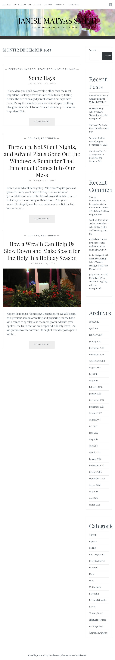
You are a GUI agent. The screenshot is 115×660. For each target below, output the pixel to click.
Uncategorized (96, 626)
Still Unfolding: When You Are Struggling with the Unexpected (98, 281)
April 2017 (93, 446)
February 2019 (95, 335)
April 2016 (93, 498)
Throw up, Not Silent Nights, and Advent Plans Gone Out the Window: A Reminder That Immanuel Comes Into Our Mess (42, 160)
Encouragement (97, 554)
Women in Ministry (98, 633)
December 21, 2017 (42, 180)
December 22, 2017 (42, 83)
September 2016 (97, 478)
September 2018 (97, 361)
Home (6, 4)
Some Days (42, 77)
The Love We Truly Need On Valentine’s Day (99, 128)
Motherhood (65, 69)
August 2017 (94, 420)
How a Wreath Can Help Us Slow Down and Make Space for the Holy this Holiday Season (42, 250)
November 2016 (96, 465)
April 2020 (94, 322)
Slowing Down (96, 613)
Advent (33, 138)
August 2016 (94, 485)
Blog (48, 4)
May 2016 (93, 491)
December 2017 (96, 400)
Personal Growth (97, 600)
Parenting (94, 594)
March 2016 (94, 505)
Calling (92, 548)
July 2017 (93, 426)
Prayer (92, 607)
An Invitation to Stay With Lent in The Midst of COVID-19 (98, 98)
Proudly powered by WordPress (43, 655)
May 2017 (93, 439)
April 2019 (93, 328)
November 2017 (96, 407)
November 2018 (96, 354)
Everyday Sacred (22, 69)
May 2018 (93, 380)
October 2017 (95, 413)
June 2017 (93, 433)
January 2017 (95, 459)
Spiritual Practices (97, 620)
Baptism (93, 541)
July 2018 (93, 374)
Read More (44, 123)
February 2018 (95, 387)
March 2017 (94, 452)
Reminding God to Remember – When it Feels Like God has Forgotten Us (99, 227)
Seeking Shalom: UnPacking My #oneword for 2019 (98, 141)
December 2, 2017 (41, 263)
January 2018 (95, 394)
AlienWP (82, 655)
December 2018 (96, 348)
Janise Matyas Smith (57, 20)
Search (92, 50)
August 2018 (95, 367)
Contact (74, 4)
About (60, 4)
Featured (45, 69)
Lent (91, 580)
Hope (91, 574)
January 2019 (95, 341)
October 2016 (95, 472)
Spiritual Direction (27, 4)
